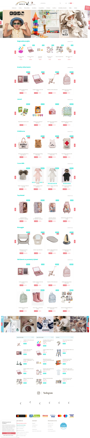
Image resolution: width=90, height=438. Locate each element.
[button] (9, 435)
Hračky (20, 8)
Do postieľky (41, 8)
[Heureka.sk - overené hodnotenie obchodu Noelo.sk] (63, 429)
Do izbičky (34, 8)
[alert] (9, 428)
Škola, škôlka (26, 8)
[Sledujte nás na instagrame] (45, 396)
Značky (75, 8)
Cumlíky (54, 8)
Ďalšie (70, 8)
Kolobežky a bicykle (62, 8)
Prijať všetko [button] (9, 433)
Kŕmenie (48, 8)
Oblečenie (14, 8)
